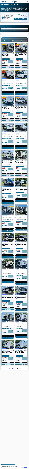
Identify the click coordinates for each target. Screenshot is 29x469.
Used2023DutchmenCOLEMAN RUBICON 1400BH (20, 162)
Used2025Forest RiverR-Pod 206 (7, 135)
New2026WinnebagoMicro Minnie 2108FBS (20, 217)
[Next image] (13, 48)
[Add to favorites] (13, 51)
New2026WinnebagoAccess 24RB (21, 82)
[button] (14, 17)
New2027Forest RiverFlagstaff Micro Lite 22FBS (7, 352)
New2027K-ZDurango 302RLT (8, 297)
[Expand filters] (27, 34)
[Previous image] (2, 48)
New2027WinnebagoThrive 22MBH (7, 245)
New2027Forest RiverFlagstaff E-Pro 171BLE (19, 352)
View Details (8, 65)
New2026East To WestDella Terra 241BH (20, 108)
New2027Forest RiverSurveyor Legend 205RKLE (7, 271)
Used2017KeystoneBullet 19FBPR (7, 190)
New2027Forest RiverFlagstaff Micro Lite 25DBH (20, 324)
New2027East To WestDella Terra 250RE (20, 245)
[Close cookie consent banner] (27, 467)
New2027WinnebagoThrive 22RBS (20, 298)
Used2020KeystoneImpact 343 (7, 324)
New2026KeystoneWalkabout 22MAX (5, 55)
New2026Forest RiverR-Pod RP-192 (20, 55)
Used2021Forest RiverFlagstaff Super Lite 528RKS (7, 162)
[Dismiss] (1, 464)
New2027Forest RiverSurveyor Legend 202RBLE (20, 271)
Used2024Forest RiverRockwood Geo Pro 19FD (6, 217)
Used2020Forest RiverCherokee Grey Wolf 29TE (20, 135)
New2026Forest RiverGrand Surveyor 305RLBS (7, 108)
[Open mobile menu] (27, 1)
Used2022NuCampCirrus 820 (21, 189)
